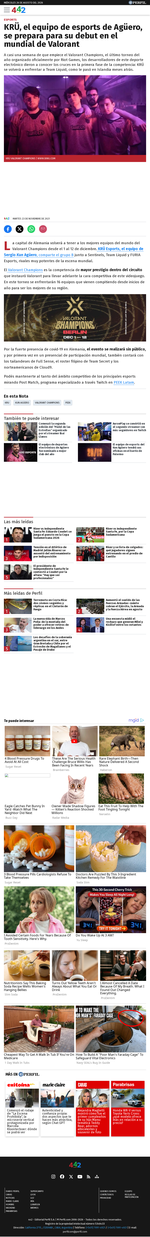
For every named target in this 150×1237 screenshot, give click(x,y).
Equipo (128, 1191)
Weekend (10, 1208)
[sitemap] (97, 1177)
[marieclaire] (57, 1085)
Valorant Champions (25, 270)
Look (33, 1194)
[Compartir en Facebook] (8, 229)
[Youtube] (80, 1177)
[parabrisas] (128, 1085)
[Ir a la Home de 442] (18, 12)
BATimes (34, 1208)
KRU (7, 402)
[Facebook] (62, 1176)
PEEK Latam (124, 382)
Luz (32, 1198)
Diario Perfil (12, 1191)
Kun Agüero (22, 402)
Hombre (10, 1204)
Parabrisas (11, 1211)
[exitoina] (22, 1085)
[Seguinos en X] (71, 1177)
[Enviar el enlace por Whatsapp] (31, 229)
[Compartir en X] (19, 229)
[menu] (7, 10)
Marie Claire (12, 1201)
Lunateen (35, 1204)
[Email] (43, 229)
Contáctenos (106, 1194)
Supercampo (37, 1191)
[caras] (92, 1085)
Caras (9, 1194)
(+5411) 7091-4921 (95, 1227)
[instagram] (53, 1177)
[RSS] (88, 1177)
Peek (68, 402)
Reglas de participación (131, 1195)
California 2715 (33, 1227)
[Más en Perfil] (28, 1074)
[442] (75, 1165)
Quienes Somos (108, 1191)
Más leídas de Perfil (23, 593)
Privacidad (105, 1198)
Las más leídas (18, 521)
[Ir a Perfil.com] (137, 3)
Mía (32, 1201)
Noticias (10, 1198)
